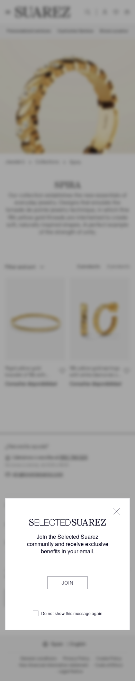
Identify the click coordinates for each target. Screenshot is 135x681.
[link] (67, 583)
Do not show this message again (71, 613)
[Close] (116, 511)
